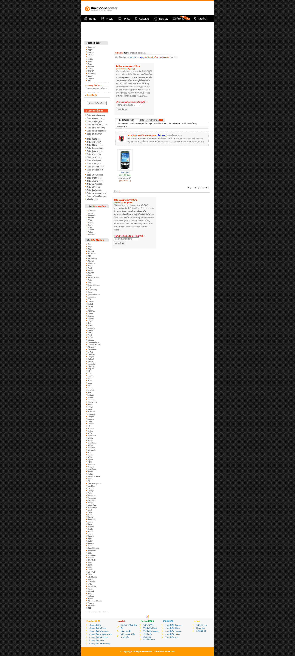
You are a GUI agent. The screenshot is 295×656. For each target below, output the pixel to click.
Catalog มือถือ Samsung (98, 631)
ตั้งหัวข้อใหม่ (201, 631)
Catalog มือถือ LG (96, 640)
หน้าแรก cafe (201, 625)
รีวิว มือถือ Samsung (151, 631)
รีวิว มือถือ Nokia (150, 628)
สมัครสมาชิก (126, 631)
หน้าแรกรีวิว (148, 625)
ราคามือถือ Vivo (172, 637)
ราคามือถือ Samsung (173, 625)
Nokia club (200, 628)
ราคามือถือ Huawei (173, 631)
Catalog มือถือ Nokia (97, 628)
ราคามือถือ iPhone (172, 628)
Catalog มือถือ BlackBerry (99, 643)
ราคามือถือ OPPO (172, 634)
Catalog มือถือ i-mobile (98, 637)
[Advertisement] (170, 8)
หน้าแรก (132, 57)
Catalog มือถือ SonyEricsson (100, 634)
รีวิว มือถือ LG (149, 639)
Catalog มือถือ (95, 625)
